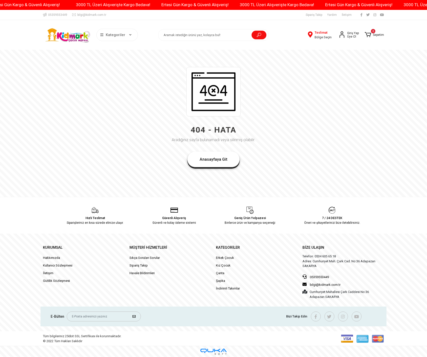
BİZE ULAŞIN (313, 247)
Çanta (220, 273)
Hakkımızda (51, 258)
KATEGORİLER (228, 247)
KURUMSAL (53, 247)
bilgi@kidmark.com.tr (325, 285)
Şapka (220, 281)
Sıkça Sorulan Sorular (144, 258)
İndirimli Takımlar (228, 288)
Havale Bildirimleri (142, 273)
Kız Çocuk (223, 265)
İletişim (347, 15)
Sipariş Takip (314, 15)
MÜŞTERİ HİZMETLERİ (148, 247)
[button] (374, 34)
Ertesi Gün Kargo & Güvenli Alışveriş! (195, 4)
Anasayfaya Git (213, 159)
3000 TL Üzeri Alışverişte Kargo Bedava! (113, 4)
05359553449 (319, 277)
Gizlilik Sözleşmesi (56, 281)
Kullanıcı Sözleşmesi (57, 265)
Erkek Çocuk (225, 258)
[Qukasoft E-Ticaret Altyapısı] (213, 352)
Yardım (332, 15)
